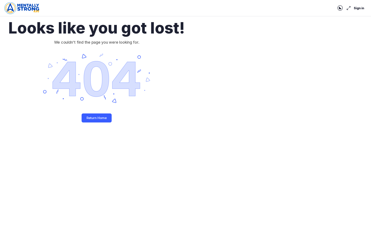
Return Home (97, 118)
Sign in (359, 8)
